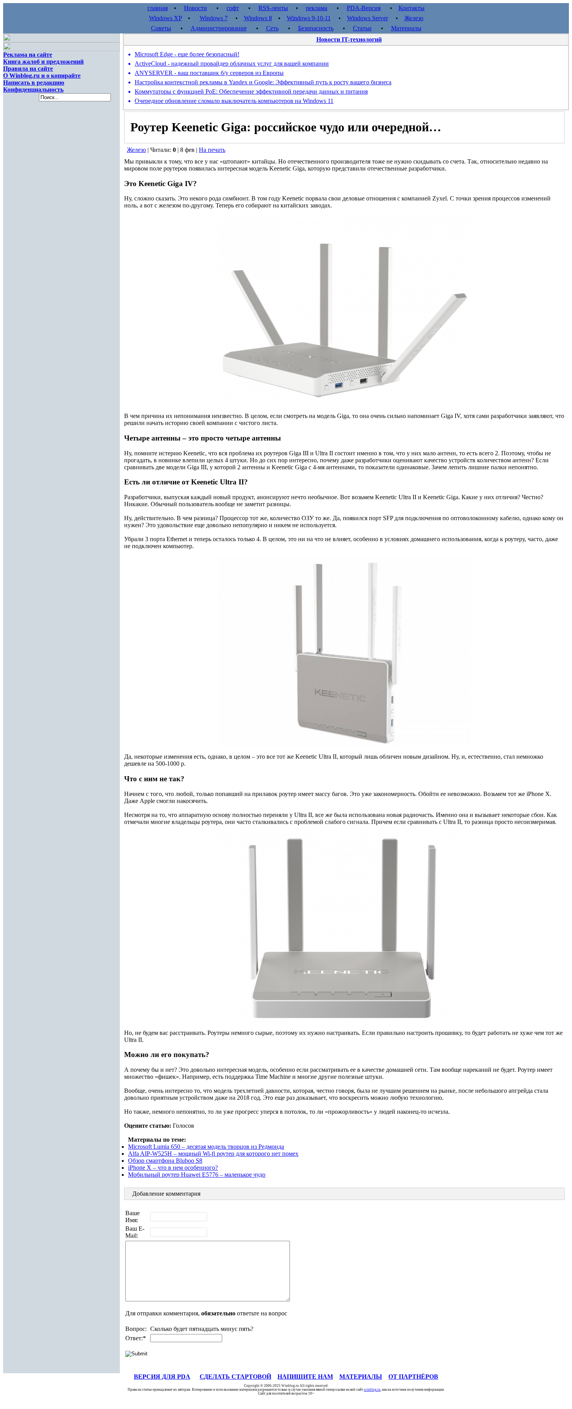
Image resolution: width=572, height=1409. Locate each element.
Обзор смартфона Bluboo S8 (165, 1160)
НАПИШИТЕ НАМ (305, 1376)
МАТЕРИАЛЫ (360, 1376)
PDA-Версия (364, 8)
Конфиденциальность (33, 89)
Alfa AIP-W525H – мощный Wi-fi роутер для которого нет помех (213, 1153)
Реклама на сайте (27, 54)
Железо (413, 18)
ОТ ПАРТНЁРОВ (413, 1376)
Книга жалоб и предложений (43, 61)
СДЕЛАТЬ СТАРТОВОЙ (235, 1376)
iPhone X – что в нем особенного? (173, 1167)
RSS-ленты (273, 8)
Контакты (411, 8)
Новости (195, 8)
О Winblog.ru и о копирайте (42, 75)
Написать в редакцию (33, 82)
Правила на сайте (28, 68)
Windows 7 (214, 18)
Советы (161, 28)
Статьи (362, 28)
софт (232, 8)
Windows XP (165, 18)
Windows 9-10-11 (309, 18)
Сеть (272, 28)
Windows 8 (258, 18)
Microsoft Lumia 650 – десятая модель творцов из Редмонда (206, 1146)
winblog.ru (372, 1390)
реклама (316, 8)
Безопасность (315, 28)
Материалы (406, 28)
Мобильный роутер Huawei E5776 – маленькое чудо (196, 1174)
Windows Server (367, 18)
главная (157, 8)
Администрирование (219, 28)
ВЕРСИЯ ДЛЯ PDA (162, 1376)
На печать (212, 149)
